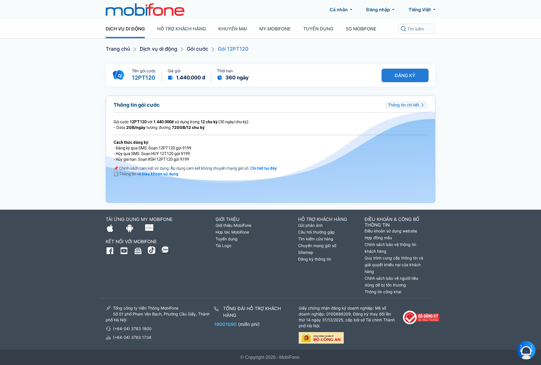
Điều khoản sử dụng (160, 174)
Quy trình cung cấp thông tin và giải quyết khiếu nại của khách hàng (394, 265)
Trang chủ (118, 49)
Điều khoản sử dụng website (391, 231)
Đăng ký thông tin (314, 259)
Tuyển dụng (318, 29)
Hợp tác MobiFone (232, 232)
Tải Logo (223, 245)
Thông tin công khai (383, 291)
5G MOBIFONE (361, 29)
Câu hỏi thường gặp (316, 232)
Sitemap (305, 252)
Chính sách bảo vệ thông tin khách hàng (390, 248)
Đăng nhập (378, 9)
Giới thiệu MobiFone (233, 225)
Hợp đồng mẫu (378, 237)
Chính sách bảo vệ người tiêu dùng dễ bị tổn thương (391, 281)
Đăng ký (405, 75)
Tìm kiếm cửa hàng (315, 238)
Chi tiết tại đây (263, 168)
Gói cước (197, 49)
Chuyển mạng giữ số (317, 245)
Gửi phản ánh (310, 225)
